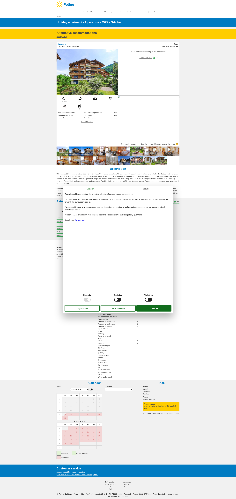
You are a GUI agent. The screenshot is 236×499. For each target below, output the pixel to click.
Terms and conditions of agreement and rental (161, 413)
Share (176, 44)
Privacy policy (110, 484)
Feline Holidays (118, 4)
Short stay (108, 12)
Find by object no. (94, 12)
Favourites (145, 12)
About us (127, 487)
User (155, 12)
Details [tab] (146, 189)
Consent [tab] (90, 189)
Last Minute (119, 12)
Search (81, 12)
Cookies (110, 487)
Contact (127, 484)
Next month (91, 389)
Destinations (132, 12)
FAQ (110, 489)
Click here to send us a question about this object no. (77, 475)
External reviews (146, 58)
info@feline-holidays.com (168, 494)
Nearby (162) (62, 37)
